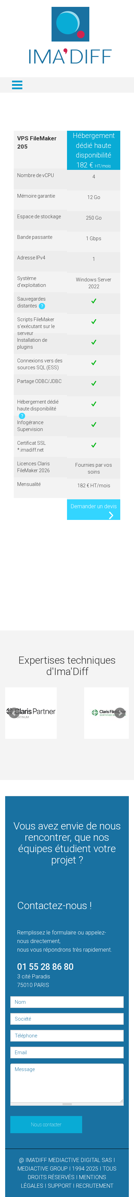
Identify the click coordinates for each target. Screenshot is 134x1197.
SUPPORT (59, 1186)
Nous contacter (46, 1124)
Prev (14, 713)
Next (119, 713)
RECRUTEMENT (94, 1186)
